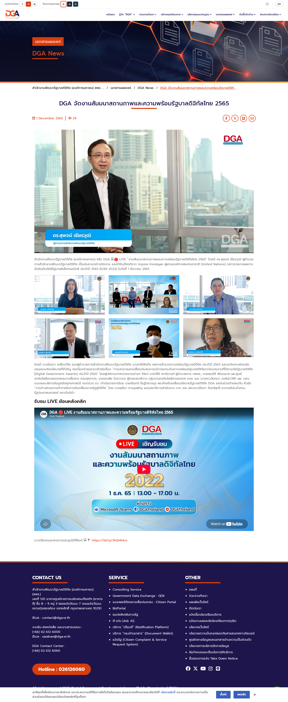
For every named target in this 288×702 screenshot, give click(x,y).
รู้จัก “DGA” (125, 14)
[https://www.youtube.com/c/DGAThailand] (203, 668)
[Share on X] (234, 118)
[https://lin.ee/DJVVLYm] (218, 668)
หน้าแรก (110, 14)
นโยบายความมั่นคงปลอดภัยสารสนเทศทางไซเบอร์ (221, 633)
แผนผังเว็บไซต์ (198, 602)
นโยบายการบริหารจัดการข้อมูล (209, 646)
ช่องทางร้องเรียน (269, 14)
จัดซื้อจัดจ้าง (246, 14)
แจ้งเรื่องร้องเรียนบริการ (205, 614)
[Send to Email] (252, 118)
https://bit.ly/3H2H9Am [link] (109, 540)
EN (279, 4)
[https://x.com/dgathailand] (195, 668)
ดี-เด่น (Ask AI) (123, 621)
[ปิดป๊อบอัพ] (255, 694)
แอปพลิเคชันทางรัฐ (125, 614)
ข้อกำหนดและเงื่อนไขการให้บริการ (211, 652)
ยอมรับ (241, 694)
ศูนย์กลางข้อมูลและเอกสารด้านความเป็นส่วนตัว (220, 639)
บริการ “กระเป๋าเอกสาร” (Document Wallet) (143, 633)
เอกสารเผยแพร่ (224, 14)
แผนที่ (193, 589)
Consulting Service (127, 589)
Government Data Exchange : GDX (139, 595)
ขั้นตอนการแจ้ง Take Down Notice (213, 658)
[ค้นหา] (267, 4)
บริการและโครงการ (171, 14)
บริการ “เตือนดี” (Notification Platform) (140, 627)
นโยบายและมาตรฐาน (198, 14)
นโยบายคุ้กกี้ (168, 692)
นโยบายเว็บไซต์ (199, 627)
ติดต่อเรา (195, 608)
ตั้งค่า (223, 694)
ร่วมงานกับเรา (146, 14)
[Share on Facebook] (226, 118)
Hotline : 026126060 (61, 669)
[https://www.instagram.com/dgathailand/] (210, 668)
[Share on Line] (243, 118)
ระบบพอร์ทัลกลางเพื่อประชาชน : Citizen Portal (144, 602)
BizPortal (119, 608)
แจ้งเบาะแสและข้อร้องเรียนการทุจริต (212, 621)
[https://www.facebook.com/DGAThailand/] (188, 668)
